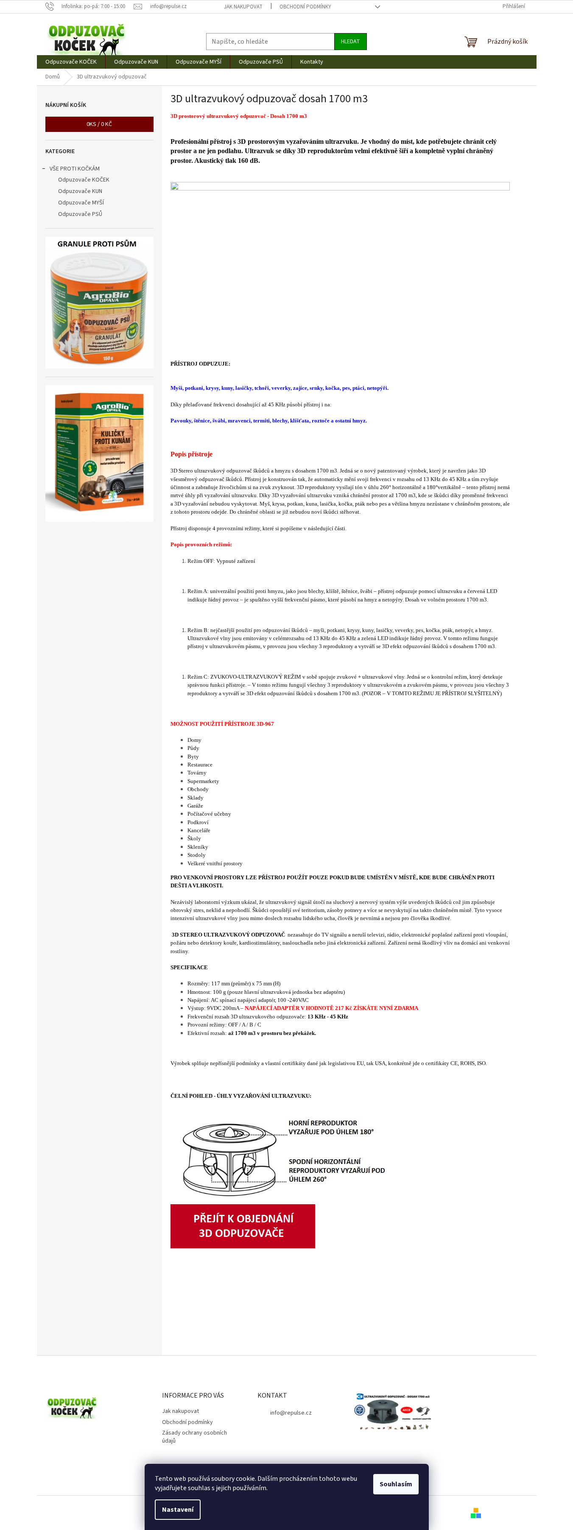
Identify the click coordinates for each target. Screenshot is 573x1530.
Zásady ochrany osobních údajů (194, 1437)
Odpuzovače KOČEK (83, 180)
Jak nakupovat (243, 7)
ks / (99, 124)
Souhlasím (396, 1484)
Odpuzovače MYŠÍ (81, 203)
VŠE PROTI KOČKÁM (75, 169)
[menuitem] (71, 62)
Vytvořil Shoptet (507, 1512)
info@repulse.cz (291, 1413)
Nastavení (177, 1509)
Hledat (350, 41)
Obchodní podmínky (305, 7)
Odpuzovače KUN (80, 191)
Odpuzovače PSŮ (80, 214)
